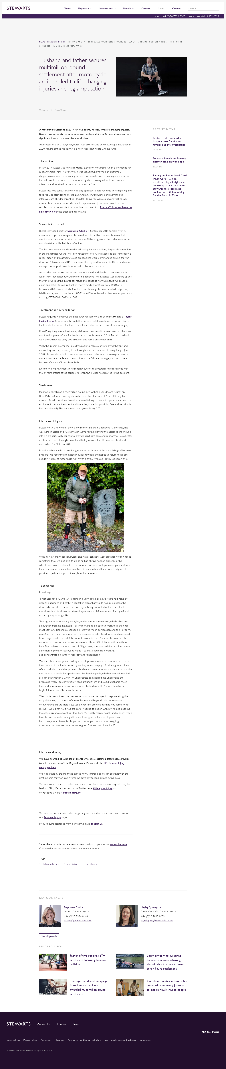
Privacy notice (30, 1040)
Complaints (145, 1040)
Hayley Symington (151, 907)
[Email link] (62, 100)
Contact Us (43, 1024)
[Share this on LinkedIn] (41, 100)
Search (218, 8)
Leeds (76, 1024)
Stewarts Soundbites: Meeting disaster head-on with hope (169, 160)
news (42, 42)
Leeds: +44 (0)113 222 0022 (203, 16)
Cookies (60, 1040)
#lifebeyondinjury (102, 788)
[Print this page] (70, 100)
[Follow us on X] (202, 1023)
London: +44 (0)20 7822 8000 (168, 16)
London (61, 1024)
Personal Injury (56, 42)
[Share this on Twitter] (48, 100)
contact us (96, 823)
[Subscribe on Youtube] (216, 1023)
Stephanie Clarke (77, 230)
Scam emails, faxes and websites (120, 1040)
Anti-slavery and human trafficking (84, 1040)
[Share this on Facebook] (55, 100)
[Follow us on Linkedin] (189, 1023)
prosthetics (91, 864)
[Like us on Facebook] (209, 1023)
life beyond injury (50, 864)
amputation (72, 864)
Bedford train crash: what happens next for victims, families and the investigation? (169, 141)
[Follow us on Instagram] (196, 1023)
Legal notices (13, 1040)
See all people (49, 936)
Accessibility (46, 1040)
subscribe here (118, 844)
